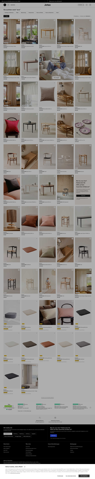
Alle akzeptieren (84, 475)
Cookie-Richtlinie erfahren (15, 473)
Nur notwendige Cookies (71, 475)
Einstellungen (60, 475)
